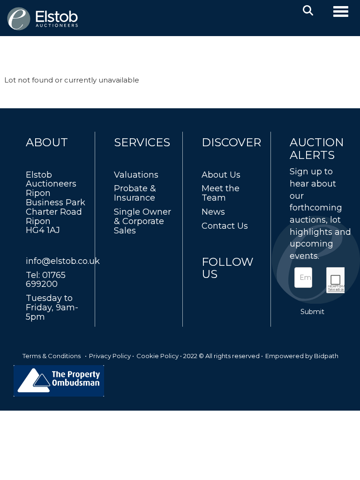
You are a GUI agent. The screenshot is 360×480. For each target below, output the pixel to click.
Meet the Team (221, 193)
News (213, 212)
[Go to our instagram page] (249, 291)
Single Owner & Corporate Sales (142, 221)
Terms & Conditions (51, 356)
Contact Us (225, 226)
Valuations (136, 175)
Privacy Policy (110, 356)
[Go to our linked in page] (230, 291)
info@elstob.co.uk (63, 261)
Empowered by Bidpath (301, 356)
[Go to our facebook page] (210, 291)
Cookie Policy (157, 356)
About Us (221, 175)
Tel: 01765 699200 (46, 280)
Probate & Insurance (135, 193)
